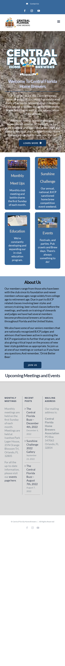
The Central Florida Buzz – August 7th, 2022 (32, 475)
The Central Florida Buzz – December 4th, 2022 (32, 417)
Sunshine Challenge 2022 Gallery (32, 446)
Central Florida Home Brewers (25, 521)
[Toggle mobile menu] (58, 21)
